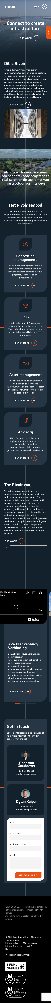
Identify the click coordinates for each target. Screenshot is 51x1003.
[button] (18, 703)
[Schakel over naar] (36, 6)
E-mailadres (15, 833)
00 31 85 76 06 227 (26, 806)
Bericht (13, 855)
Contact (48, 32)
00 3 (21, 771)
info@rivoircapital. (24, 774)
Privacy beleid (11, 943)
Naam (12, 822)
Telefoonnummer (18, 844)
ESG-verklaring (30, 943)
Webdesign (10, 955)
